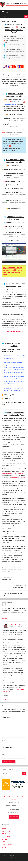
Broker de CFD (14, 567)
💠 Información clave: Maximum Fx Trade (14, 44)
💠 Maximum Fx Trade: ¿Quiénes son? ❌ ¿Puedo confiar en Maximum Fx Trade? (13, 40)
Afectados (6, 567)
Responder (4, 618)
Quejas (8, 571)
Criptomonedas (9, 569)
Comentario (6, 717)
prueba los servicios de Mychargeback (12, 473)
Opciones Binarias (7, 844)
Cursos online (6, 839)
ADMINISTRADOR (14, 624)
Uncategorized (6, 849)
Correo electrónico (8, 747)
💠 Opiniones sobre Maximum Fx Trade (14, 55)
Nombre (4, 740)
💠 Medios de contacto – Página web (13, 49)
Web (3, 754)
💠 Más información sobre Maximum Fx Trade (14, 46)
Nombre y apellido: (14, 802)
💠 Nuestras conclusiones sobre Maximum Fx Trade (12, 58)
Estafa (15, 569)
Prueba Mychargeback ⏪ (14, 331)
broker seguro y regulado (18, 477)
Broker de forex (6, 833)
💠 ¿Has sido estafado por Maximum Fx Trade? (14, 52)
